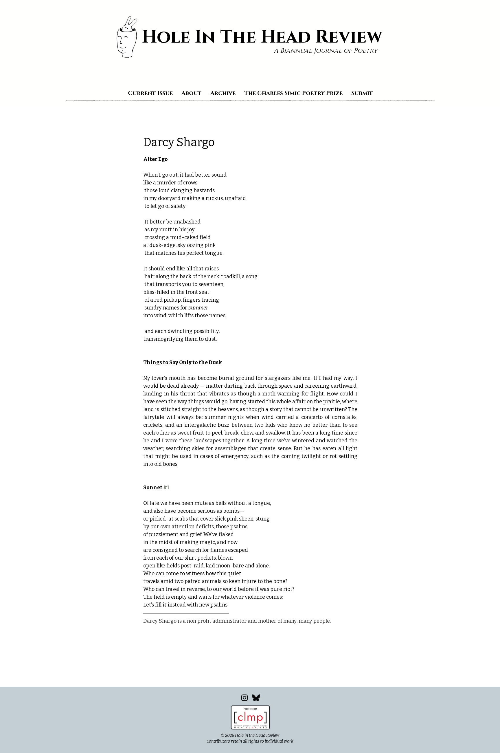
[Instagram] (244, 697)
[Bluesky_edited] (256, 697)
